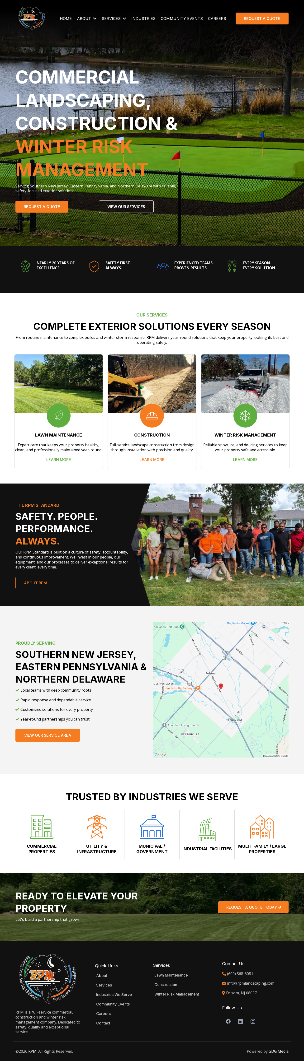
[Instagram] (253, 1021)
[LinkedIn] (240, 1021)
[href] (221, 690)
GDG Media (279, 1051)
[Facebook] (228, 1021)
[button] (94, 18)
